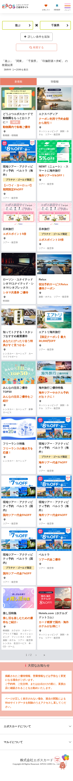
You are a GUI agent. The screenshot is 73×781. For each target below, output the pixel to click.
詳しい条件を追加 (38, 36)
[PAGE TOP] (62, 762)
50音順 (55, 81)
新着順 (18, 81)
